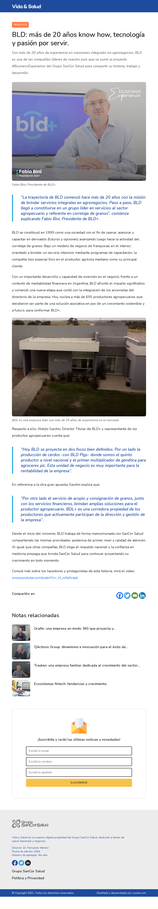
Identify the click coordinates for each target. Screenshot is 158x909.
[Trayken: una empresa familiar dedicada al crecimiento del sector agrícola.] (21, 669)
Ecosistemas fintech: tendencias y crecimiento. (70, 684)
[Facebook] (119, 595)
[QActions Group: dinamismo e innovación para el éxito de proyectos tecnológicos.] (21, 651)
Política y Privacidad (28, 878)
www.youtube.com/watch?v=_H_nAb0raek (45, 577)
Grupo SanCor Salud (28, 871)
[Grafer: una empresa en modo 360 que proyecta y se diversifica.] (21, 632)
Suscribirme (78, 782)
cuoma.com (139, 893)
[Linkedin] (142, 595)
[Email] (134, 595)
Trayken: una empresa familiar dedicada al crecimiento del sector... (87, 665)
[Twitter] (127, 595)
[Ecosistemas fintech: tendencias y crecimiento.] (21, 688)
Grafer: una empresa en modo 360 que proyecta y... (75, 628)
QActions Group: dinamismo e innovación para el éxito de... (81, 647)
